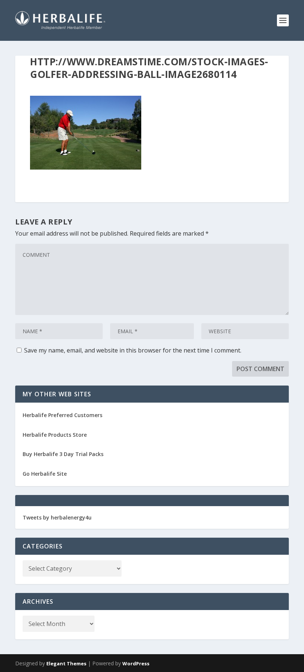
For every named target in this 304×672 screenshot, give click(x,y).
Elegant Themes (66, 663)
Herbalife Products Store (55, 434)
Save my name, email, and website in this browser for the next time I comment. (132, 350)
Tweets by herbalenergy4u (57, 517)
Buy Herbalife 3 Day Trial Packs (63, 454)
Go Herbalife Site (45, 473)
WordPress (135, 663)
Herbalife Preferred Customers (62, 415)
